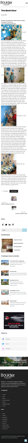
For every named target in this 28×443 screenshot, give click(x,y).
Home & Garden (14, 191)
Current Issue (5, 235)
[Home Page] (6, 1)
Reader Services (6, 426)
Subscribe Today (18, 240)
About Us (4, 423)
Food (3, 396)
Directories (4, 419)
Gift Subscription (18, 246)
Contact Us (4, 428)
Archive (4, 415)
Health (3, 398)
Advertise (4, 421)
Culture (4, 394)
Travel (3, 405)
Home (3, 413)
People (4, 402)
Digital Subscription (18, 243)
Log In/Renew (17, 250)
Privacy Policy (5, 425)
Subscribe (4, 417)
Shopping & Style (6, 404)
